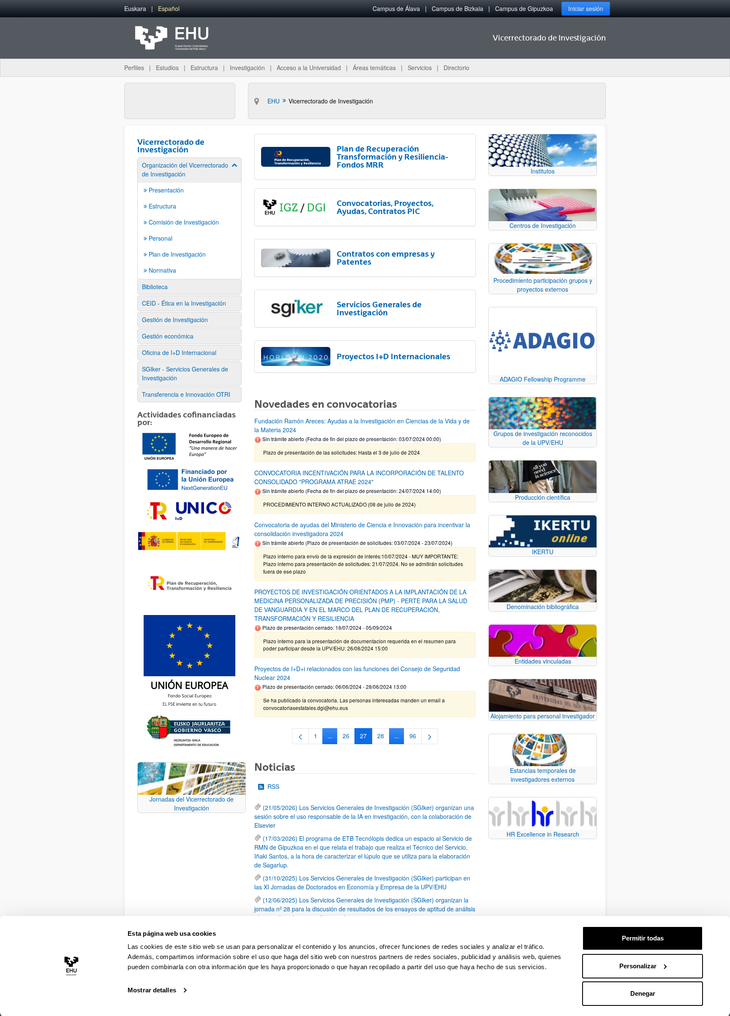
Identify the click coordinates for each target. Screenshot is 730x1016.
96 (415, 737)
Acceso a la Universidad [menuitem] (309, 67)
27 (366, 737)
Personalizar (637, 966)
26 (349, 737)
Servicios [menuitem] (420, 67)
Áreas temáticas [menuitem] (374, 67)
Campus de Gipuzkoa (524, 8)
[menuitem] (135, 8)
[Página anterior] (300, 736)
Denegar (642, 993)
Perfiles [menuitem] (134, 67)
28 (383, 737)
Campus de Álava (396, 8)
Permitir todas (643, 938)
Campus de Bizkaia (457, 8)
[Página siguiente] (429, 736)
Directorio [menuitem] (456, 67)
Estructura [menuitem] (204, 67)
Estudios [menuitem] (167, 67)
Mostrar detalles (152, 990)
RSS (273, 786)
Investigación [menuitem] (247, 67)
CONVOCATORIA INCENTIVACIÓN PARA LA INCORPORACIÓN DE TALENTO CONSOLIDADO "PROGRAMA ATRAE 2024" (359, 477)
